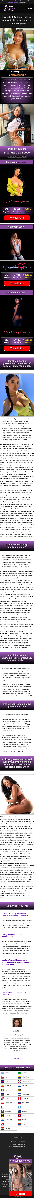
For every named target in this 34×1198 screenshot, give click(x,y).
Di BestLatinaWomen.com (17, 1142)
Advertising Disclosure (12, 2)
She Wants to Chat (20, 1160)
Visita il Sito (17, 217)
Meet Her (20, 1194)
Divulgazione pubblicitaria (17, 1144)
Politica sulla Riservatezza (17, 1146)
